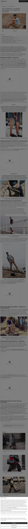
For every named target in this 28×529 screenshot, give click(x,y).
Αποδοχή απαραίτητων (14, 525)
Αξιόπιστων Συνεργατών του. (8, 516)
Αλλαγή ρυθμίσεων (14, 527)
